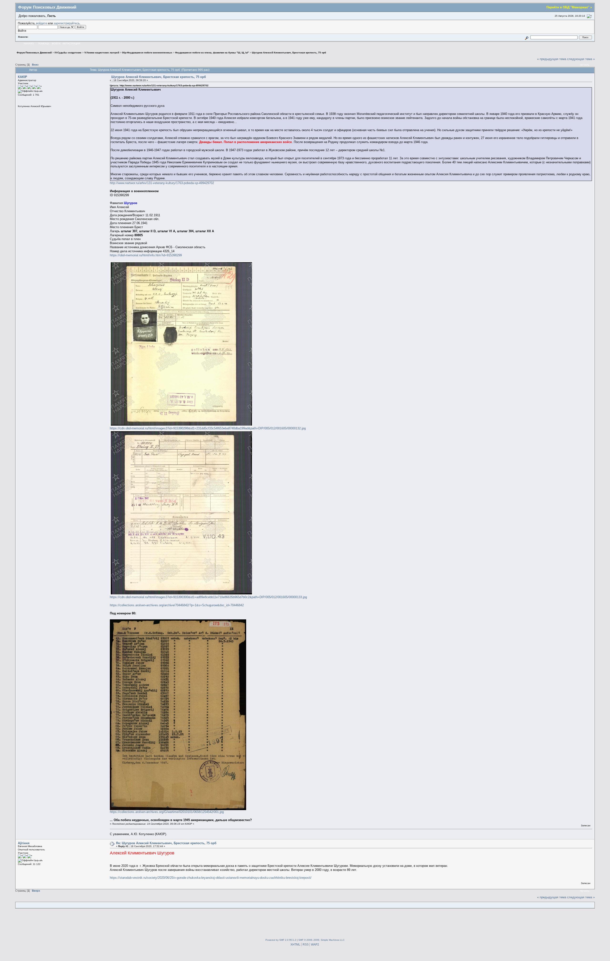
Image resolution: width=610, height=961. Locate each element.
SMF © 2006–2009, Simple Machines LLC (321, 940)
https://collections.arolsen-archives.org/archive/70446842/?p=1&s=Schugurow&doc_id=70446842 (177, 605)
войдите (41, 23)
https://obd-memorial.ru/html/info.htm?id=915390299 (146, 255)
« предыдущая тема (551, 59)
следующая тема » (581, 59)
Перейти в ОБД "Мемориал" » (569, 7)
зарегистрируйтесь (67, 23)
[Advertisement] (305, 922)
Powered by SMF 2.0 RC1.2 (280, 940)
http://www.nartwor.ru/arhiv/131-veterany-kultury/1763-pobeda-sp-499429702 (162, 183)
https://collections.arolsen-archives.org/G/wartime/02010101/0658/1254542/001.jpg (167, 812)
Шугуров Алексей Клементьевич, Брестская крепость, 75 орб (158, 77)
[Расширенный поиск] (527, 37)
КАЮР (22, 77)
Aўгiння (24, 843)
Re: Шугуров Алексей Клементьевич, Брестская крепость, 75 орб (166, 843)
